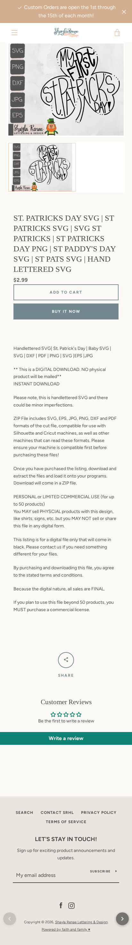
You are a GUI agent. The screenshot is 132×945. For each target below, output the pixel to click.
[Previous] (9, 918)
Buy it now (66, 311)
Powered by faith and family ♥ (66, 929)
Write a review (66, 738)
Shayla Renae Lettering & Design (81, 922)
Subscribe (100, 871)
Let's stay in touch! (66, 839)
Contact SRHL (57, 812)
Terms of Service (66, 822)
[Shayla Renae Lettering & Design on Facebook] (61, 905)
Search (24, 812)
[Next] (122, 918)
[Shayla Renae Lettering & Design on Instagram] (71, 905)
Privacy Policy (99, 812)
